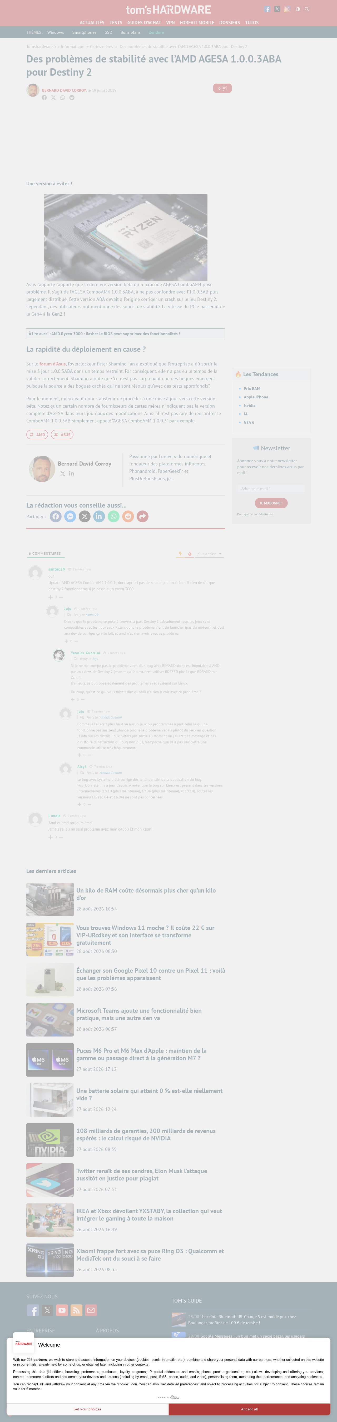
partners (40, 1360)
